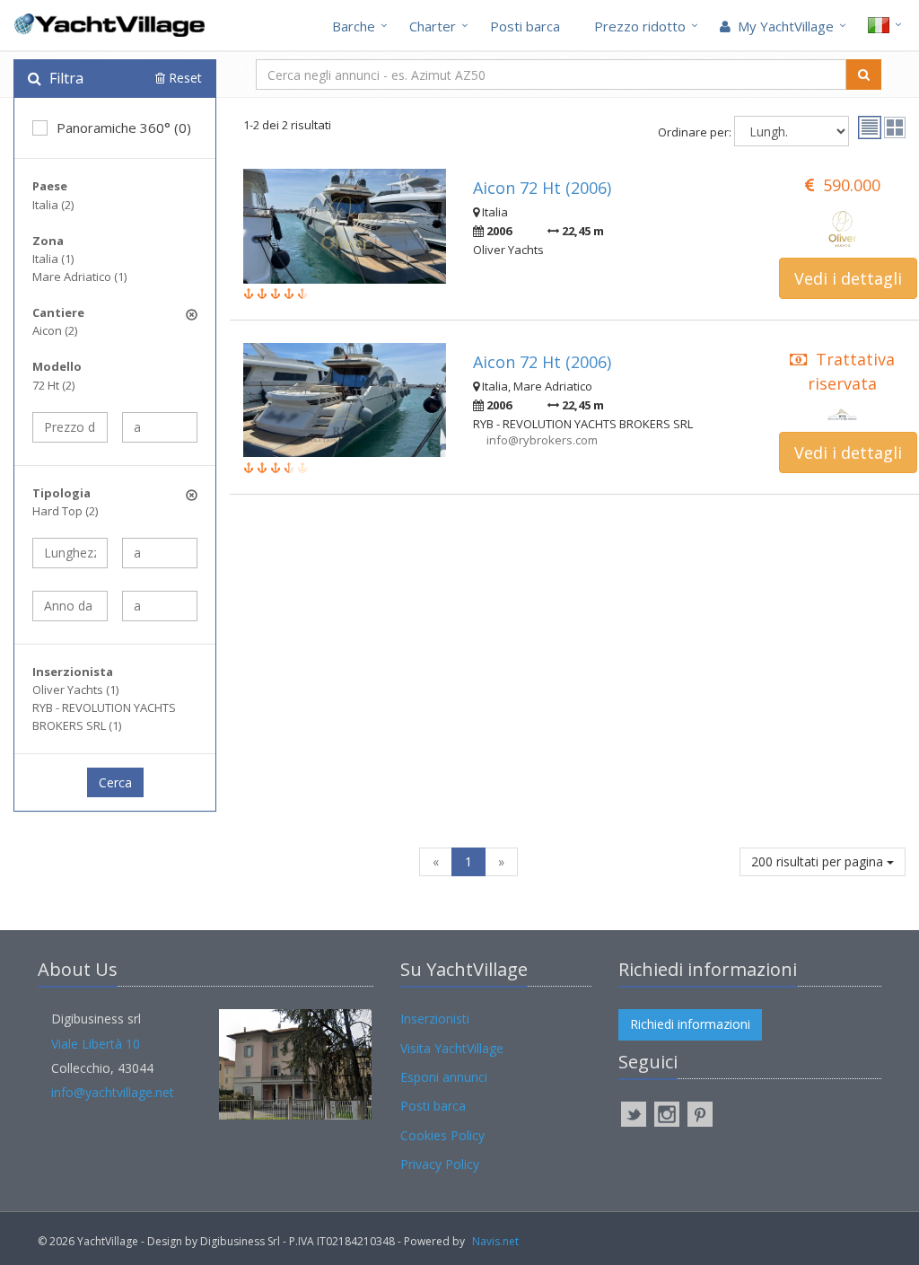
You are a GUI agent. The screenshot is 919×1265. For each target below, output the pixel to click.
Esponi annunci (443, 1076)
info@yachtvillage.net (112, 1092)
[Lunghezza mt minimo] (70, 553)
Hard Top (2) (65, 511)
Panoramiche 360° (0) (124, 127)
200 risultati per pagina (819, 861)
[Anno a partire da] (70, 606)
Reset (183, 77)
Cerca (115, 782)
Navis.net (495, 1241)
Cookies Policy (442, 1135)
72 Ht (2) (53, 385)
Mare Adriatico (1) (79, 276)
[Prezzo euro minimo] (70, 427)
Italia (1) (53, 258)
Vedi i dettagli (848, 278)
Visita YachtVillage (451, 1048)
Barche (353, 26)
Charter (432, 26)
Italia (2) (53, 205)
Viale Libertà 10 (95, 1043)
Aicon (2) (54, 330)
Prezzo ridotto (640, 26)
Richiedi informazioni (690, 1023)
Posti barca (525, 26)
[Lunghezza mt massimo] (159, 553)
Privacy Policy (439, 1164)
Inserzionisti (434, 1018)
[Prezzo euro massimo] (159, 427)
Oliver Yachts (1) (75, 689)
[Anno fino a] (159, 606)
